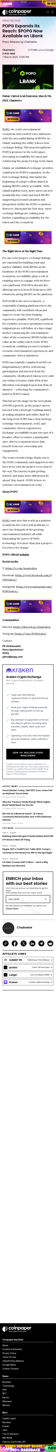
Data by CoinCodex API (14, 1441)
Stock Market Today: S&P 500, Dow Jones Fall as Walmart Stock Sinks (27, 792)
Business (6, 1382)
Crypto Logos (9, 1418)
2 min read (8, 53)
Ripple (13, 832)
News (5, 832)
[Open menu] (52, 12)
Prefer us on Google (42, 50)
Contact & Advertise (12, 1349)
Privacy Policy (12, 908)
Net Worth (7, 1437)
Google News (9, 1364)
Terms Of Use (9, 1357)
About (5, 1345)
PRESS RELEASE (11, 20)
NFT (4, 1393)
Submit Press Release (13, 1361)
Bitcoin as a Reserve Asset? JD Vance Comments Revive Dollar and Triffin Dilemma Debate (26, 816)
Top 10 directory (10, 1434)
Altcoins (6, 1405)
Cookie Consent (10, 1368)
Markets (14, 858)
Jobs (4, 1430)
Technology (8, 1386)
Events (5, 1426)
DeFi (4, 1389)
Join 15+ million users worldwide (28, 754)
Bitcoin (5, 1397)
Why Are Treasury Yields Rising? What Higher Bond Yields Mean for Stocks (26, 803)
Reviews (6, 1422)
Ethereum (7, 1401)
